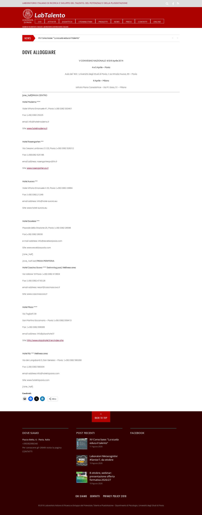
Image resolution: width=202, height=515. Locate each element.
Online (157, 21)
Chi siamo (81, 496)
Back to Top (101, 417)
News (117, 21)
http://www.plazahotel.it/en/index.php (45, 340)
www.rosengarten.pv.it (38, 168)
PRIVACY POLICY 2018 (115, 496)
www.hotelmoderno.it (37, 128)
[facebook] (173, 3)
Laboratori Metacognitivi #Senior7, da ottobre (60, 38)
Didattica (67, 21)
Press (129, 21)
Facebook (137, 432)
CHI (40, 21)
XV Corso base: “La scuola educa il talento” (104, 441)
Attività (52, 21)
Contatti (142, 21)
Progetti (103, 21)
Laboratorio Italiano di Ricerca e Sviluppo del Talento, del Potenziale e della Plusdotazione (74, 3)
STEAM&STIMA (85, 21)
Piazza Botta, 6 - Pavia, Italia (36, 439)
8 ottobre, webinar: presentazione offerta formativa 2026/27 (102, 476)
